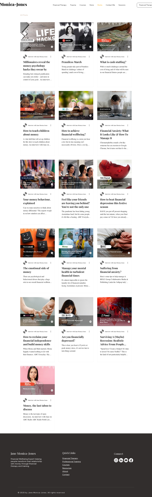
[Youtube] (126, 460)
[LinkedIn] (121, 460)
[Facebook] (131, 460)
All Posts (24, 15)
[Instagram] (116, 460)
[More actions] (51, 56)
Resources (66, 468)
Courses (66, 465)
